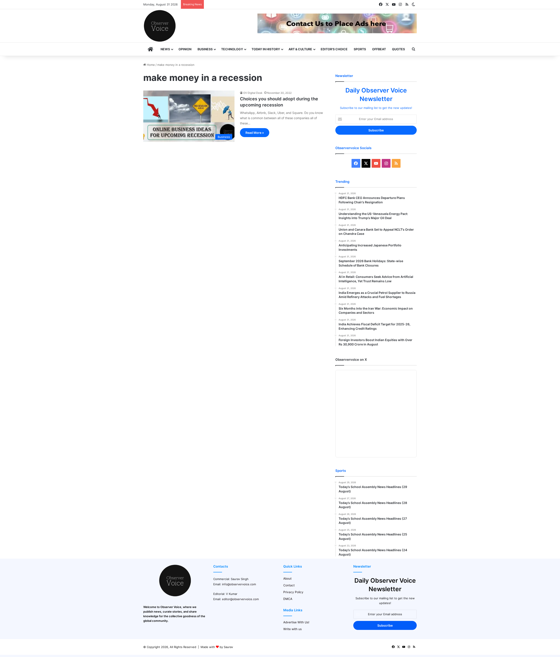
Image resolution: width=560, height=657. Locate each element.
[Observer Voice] (159, 25)
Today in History (266, 49)
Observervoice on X (351, 359)
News (165, 49)
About (287, 578)
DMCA (287, 599)
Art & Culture (300, 49)
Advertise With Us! (296, 622)
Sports (360, 49)
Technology (232, 49)
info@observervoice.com (239, 584)
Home (150, 64)
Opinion (184, 49)
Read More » (254, 132)
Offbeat (379, 49)
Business (205, 49)
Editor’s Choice (334, 49)
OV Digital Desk (252, 92)
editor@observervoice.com (240, 599)
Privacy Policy (293, 592)
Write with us (292, 629)
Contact (289, 585)
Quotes (398, 49)
